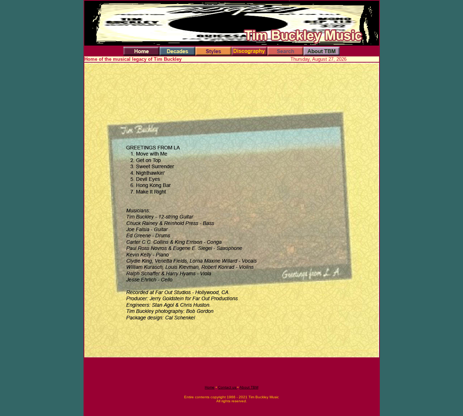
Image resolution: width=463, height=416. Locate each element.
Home (209, 387)
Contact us (227, 387)
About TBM (248, 387)
